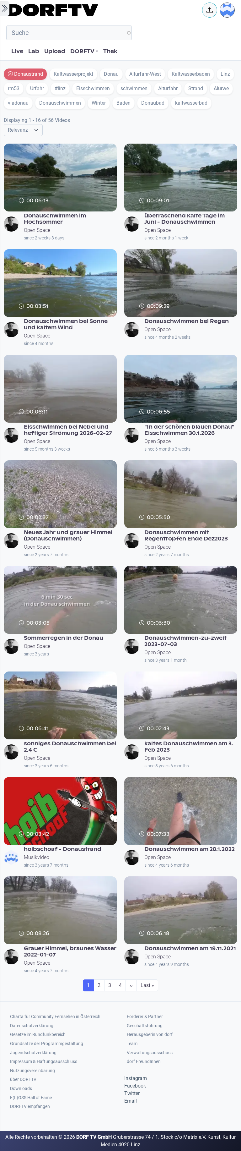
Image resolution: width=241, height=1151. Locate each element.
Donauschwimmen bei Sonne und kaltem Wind (66, 324)
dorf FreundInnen (144, 1061)
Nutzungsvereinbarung (32, 1070)
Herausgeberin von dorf (150, 1034)
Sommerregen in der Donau (63, 638)
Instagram (135, 1078)
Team (132, 1043)
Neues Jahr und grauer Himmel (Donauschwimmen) (68, 535)
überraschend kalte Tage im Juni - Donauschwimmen (184, 218)
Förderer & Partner (145, 1016)
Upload (54, 51)
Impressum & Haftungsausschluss (43, 1061)
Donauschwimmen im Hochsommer (55, 218)
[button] (209, 10)
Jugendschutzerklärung (33, 1052)
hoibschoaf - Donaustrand (62, 849)
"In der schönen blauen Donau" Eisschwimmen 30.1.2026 (189, 430)
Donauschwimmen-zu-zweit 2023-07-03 (185, 641)
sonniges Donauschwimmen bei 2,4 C (70, 746)
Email (130, 1101)
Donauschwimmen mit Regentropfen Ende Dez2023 (186, 535)
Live (17, 51)
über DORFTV (23, 1079)
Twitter (132, 1093)
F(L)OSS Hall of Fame (31, 1097)
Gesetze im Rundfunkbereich (38, 1034)
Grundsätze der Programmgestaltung (46, 1043)
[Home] (100, 10)
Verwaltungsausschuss (150, 1052)
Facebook (135, 1086)
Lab (33, 51)
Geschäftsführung (145, 1025)
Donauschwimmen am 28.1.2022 (189, 849)
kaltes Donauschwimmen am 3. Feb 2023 (188, 746)
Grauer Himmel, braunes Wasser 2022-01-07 (70, 951)
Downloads (21, 1088)
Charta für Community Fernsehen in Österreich (55, 1016)
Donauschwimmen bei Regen (186, 321)
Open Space (37, 230)
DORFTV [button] (82, 51)
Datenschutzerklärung (31, 1025)
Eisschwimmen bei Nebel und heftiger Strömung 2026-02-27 (68, 430)
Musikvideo (36, 857)
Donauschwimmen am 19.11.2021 (190, 948)
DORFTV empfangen (30, 1106)
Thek (110, 51)
